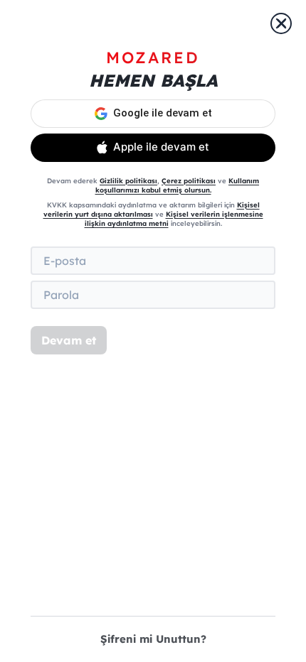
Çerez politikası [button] (189, 180)
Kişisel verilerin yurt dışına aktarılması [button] (151, 209)
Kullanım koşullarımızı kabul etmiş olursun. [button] (177, 185)
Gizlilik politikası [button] (128, 180)
